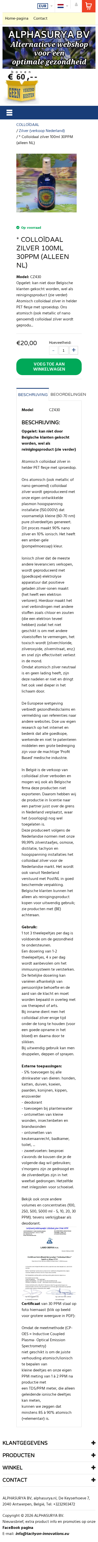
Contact (40, 18)
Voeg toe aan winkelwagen (49, 367)
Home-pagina (16, 18)
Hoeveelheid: (60, 343)
